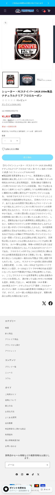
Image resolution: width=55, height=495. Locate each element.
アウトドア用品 (11, 339)
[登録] (47, 465)
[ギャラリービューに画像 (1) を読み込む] (10, 80)
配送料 (10, 120)
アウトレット (10, 351)
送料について (10, 400)
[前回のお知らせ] (6, 3)
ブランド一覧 (10, 367)
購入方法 (9, 406)
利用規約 (9, 434)
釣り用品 (9, 333)
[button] (5, 10)
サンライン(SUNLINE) (11, 104)
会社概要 (9, 423)
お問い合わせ (10, 446)
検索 (7, 328)
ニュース (9, 372)
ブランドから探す (12, 345)
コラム (8, 378)
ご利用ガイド (10, 394)
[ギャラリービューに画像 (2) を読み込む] (27, 80)
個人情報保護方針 (12, 440)
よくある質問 (10, 417)
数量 (3, 136)
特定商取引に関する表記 (15, 429)
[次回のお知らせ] (48, 3)
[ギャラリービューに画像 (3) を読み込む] (44, 80)
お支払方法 (9, 411)
